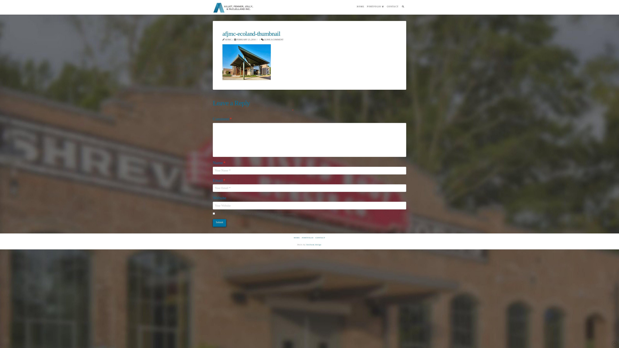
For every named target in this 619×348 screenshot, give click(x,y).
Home (297, 238)
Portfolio (308, 238)
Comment (222, 119)
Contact (320, 238)
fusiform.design (313, 245)
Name (219, 162)
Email (219, 180)
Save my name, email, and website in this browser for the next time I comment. (256, 214)
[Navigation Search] (403, 7)
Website (219, 198)
